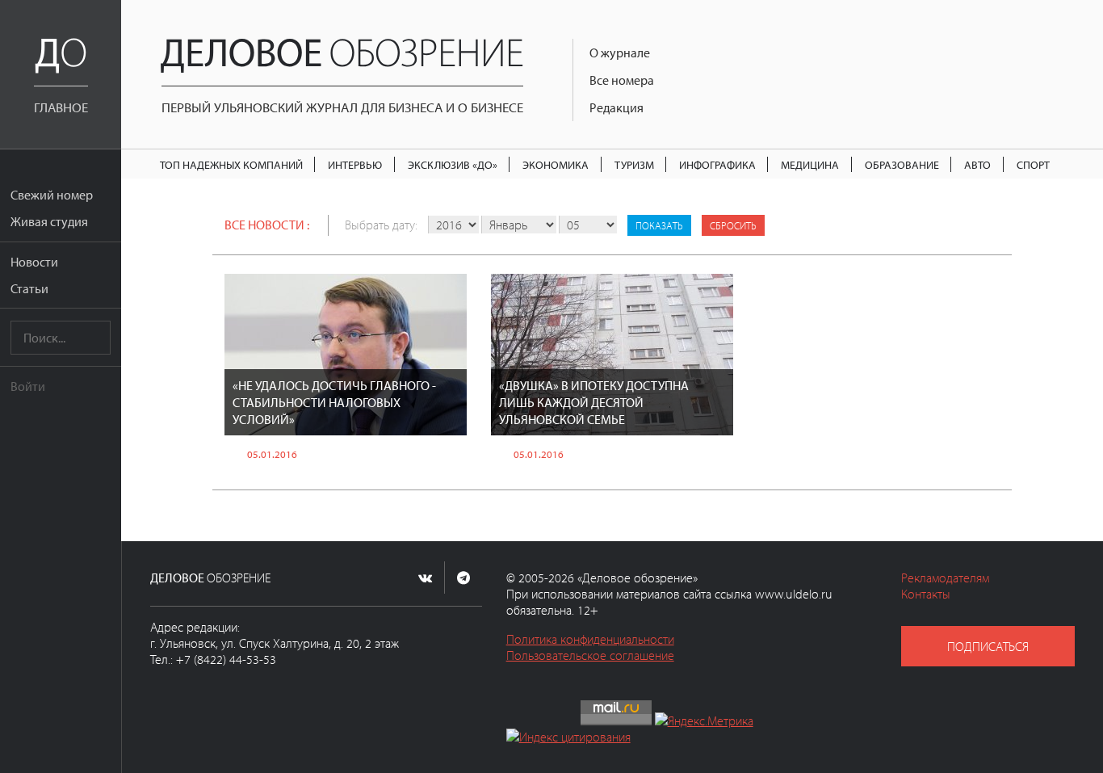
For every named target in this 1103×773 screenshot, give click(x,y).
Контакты (925, 594)
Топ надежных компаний (231, 164)
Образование (902, 164)
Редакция (616, 107)
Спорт (1033, 164)
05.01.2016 (272, 453)
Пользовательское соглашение (590, 655)
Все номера (621, 80)
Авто (977, 164)
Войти (27, 386)
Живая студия (49, 221)
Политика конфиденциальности (590, 639)
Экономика (555, 164)
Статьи (29, 288)
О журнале (619, 52)
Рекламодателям (945, 577)
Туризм (634, 164)
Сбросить (733, 225)
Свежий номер (51, 195)
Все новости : (266, 224)
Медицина (810, 164)
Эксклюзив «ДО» (452, 164)
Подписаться (988, 646)
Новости (34, 262)
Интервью (355, 164)
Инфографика (717, 164)
